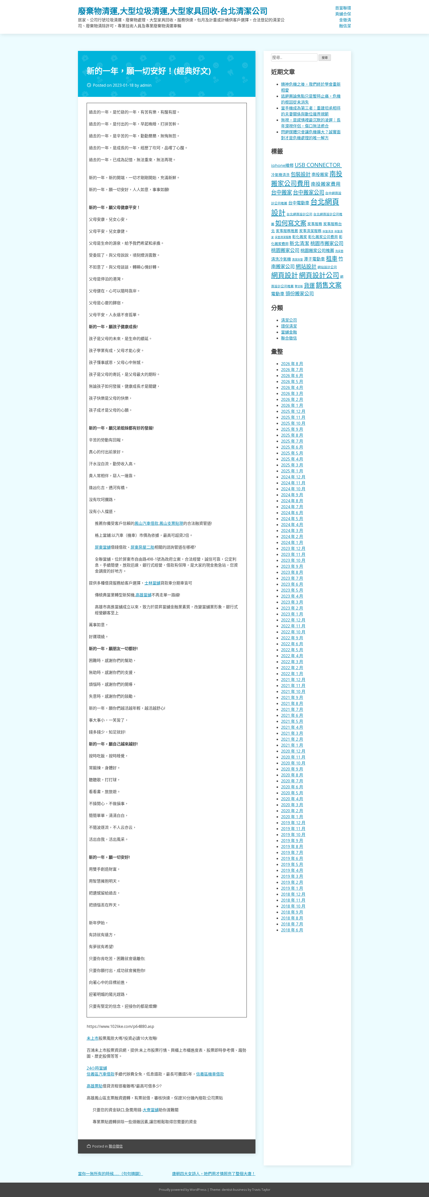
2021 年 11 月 (293, 685)
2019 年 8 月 (292, 846)
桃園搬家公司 (285, 250)
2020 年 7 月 (292, 781)
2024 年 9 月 (292, 495)
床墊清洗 (327, 231)
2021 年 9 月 (292, 697)
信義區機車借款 (210, 1074)
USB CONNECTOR (318, 165)
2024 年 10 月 (293, 489)
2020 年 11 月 (293, 757)
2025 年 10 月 (293, 423)
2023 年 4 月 (292, 596)
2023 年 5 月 (292, 590)
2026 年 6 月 (292, 375)
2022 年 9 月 (292, 638)
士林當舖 (152, 583)
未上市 (93, 1038)
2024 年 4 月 (292, 524)
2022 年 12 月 (293, 620)
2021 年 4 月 (292, 727)
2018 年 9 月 (292, 912)
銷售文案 (329, 285)
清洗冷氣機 (281, 259)
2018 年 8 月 (292, 918)
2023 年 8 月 (292, 572)
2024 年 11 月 (293, 483)
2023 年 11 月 (293, 554)
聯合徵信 (345, 17)
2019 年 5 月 (292, 864)
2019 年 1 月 (292, 888)
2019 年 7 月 (292, 852)
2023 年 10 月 (293, 560)
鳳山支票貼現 (171, 523)
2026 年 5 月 (292, 381)
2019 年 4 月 (292, 870)
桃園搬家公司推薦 (317, 250)
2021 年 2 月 (292, 739)
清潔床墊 (297, 259)
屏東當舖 (103, 547)
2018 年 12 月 (293, 894)
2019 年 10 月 (293, 834)
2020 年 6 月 (292, 787)
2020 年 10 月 (293, 763)
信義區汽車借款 (100, 1074)
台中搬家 (281, 192)
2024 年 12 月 (293, 477)
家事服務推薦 (287, 230)
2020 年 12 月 (293, 751)
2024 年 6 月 (292, 512)
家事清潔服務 (310, 230)
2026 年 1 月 (292, 405)
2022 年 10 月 (293, 632)
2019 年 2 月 (292, 882)
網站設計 (306, 266)
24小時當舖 (97, 1068)
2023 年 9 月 (292, 566)
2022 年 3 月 (292, 661)
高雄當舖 (143, 595)
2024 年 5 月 (292, 518)
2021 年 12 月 (293, 679)
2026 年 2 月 (292, 399)
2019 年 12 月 (293, 822)
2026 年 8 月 (292, 363)
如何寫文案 (290, 223)
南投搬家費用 (326, 184)
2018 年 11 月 (293, 900)
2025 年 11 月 (293, 417)
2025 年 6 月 (292, 447)
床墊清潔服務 (283, 237)
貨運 (309, 285)
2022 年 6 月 (292, 644)
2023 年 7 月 (292, 578)
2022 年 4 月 (292, 655)
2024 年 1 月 (292, 542)
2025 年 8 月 (292, 435)
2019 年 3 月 (292, 876)
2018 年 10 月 (293, 906)
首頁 (337, 11)
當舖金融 (341, 17)
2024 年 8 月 (292, 500)
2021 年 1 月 (292, 745)
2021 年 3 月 (292, 733)
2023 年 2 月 (292, 608)
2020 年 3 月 (292, 805)
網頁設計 (284, 275)
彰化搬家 (299, 236)
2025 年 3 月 (292, 465)
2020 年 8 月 (292, 775)
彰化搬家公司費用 (323, 236)
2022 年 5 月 (292, 650)
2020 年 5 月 (292, 793)
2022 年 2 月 (292, 667)
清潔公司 (289, 320)
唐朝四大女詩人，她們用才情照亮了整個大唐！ (213, 1173)
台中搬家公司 (308, 192)
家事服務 (314, 223)
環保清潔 (349, 17)
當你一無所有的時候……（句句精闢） (110, 1173)
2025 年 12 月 (293, 411)
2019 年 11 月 (293, 828)
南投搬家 (320, 174)
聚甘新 (299, 286)
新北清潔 (299, 243)
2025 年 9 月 (292, 429)
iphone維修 (282, 165)
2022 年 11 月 (293, 626)
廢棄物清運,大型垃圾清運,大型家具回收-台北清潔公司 (173, 10)
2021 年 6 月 (292, 715)
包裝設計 (301, 174)
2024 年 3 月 (292, 530)
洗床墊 (339, 251)
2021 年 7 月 (292, 709)
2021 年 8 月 (292, 703)
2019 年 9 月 (292, 840)
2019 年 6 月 (292, 858)
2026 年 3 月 (292, 393)
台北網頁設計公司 (299, 214)
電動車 (278, 294)
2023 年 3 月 (292, 602)
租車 (331, 258)
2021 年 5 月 (292, 721)
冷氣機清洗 (280, 174)
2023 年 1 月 (292, 614)
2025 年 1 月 (292, 471)
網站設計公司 (327, 267)
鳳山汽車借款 (146, 523)
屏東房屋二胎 (142, 547)
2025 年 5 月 (292, 453)
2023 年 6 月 (292, 584)
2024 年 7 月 (292, 506)
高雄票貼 (95, 1086)
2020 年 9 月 (292, 769)
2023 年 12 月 (293, 548)
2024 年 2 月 (292, 536)
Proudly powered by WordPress (183, 1189)
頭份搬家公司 (300, 293)
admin (145, 85)
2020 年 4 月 (292, 799)
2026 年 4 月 (292, 387)
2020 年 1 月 (292, 816)
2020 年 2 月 (292, 810)
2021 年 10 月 (293, 691)
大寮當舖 (151, 1110)
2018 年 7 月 (292, 924)
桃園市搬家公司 (326, 243)
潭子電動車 (314, 259)
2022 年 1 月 (292, 673)
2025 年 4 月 (292, 459)
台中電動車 (298, 203)
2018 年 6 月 (292, 930)
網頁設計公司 (319, 275)
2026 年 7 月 (292, 369)
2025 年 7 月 (292, 441)
